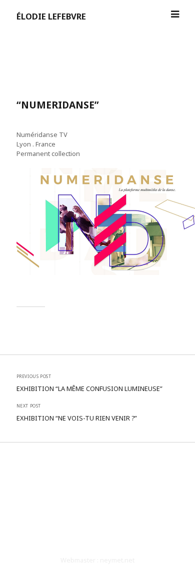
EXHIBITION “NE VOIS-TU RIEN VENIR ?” (76, 418)
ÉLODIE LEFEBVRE (51, 16)
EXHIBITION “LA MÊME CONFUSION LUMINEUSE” (89, 388)
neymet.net (117, 560)
